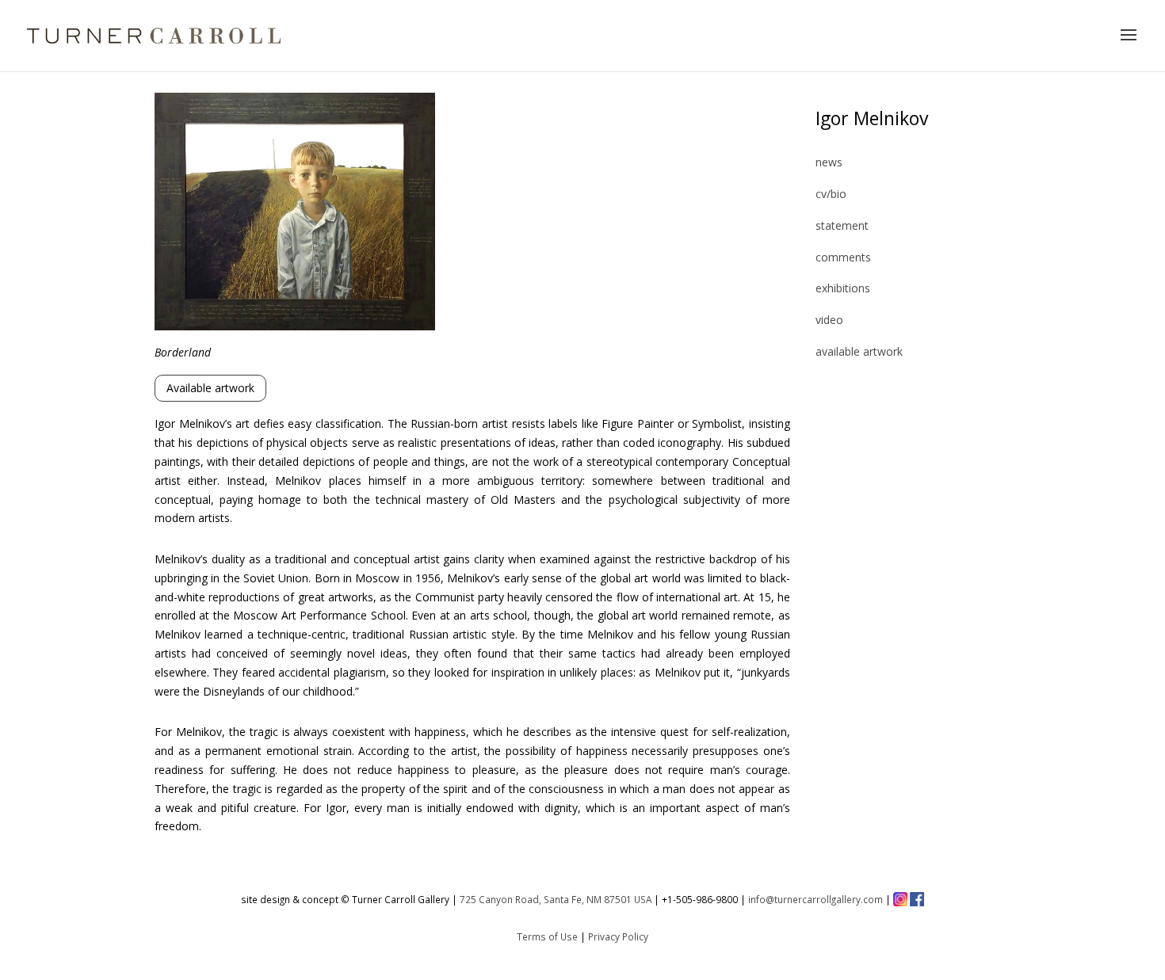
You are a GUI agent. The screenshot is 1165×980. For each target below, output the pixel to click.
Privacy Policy (618, 936)
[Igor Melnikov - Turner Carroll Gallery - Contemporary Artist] (295, 326)
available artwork (859, 351)
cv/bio (831, 193)
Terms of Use (547, 936)
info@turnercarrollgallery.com (815, 899)
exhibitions (843, 288)
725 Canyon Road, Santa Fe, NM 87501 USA (555, 899)
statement (842, 225)
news (829, 162)
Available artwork (210, 387)
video (829, 319)
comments (843, 257)
